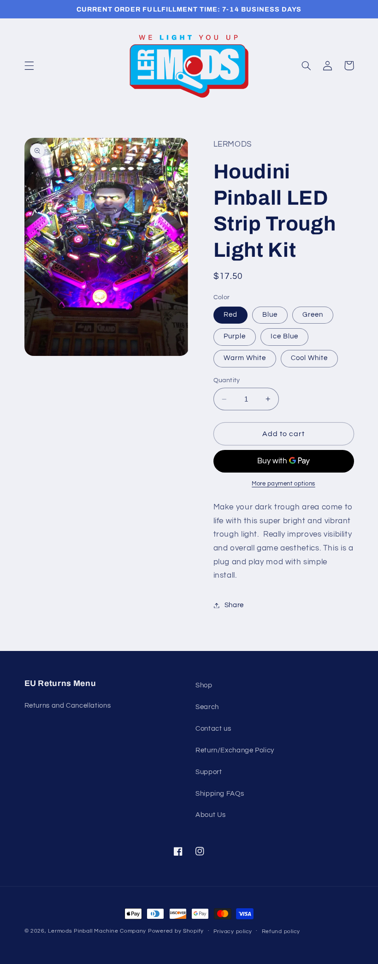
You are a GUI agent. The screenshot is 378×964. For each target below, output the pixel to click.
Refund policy (281, 931)
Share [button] (234, 605)
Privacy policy (232, 931)
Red (230, 314)
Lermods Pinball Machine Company (97, 931)
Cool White (309, 358)
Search (207, 707)
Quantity (226, 380)
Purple (235, 336)
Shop (204, 685)
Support (208, 772)
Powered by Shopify (176, 931)
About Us (210, 814)
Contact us (213, 728)
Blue (270, 314)
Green (312, 314)
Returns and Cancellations (67, 705)
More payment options (283, 484)
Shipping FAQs (219, 793)
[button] (29, 65)
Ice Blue (284, 336)
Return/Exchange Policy (234, 750)
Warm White (245, 358)
